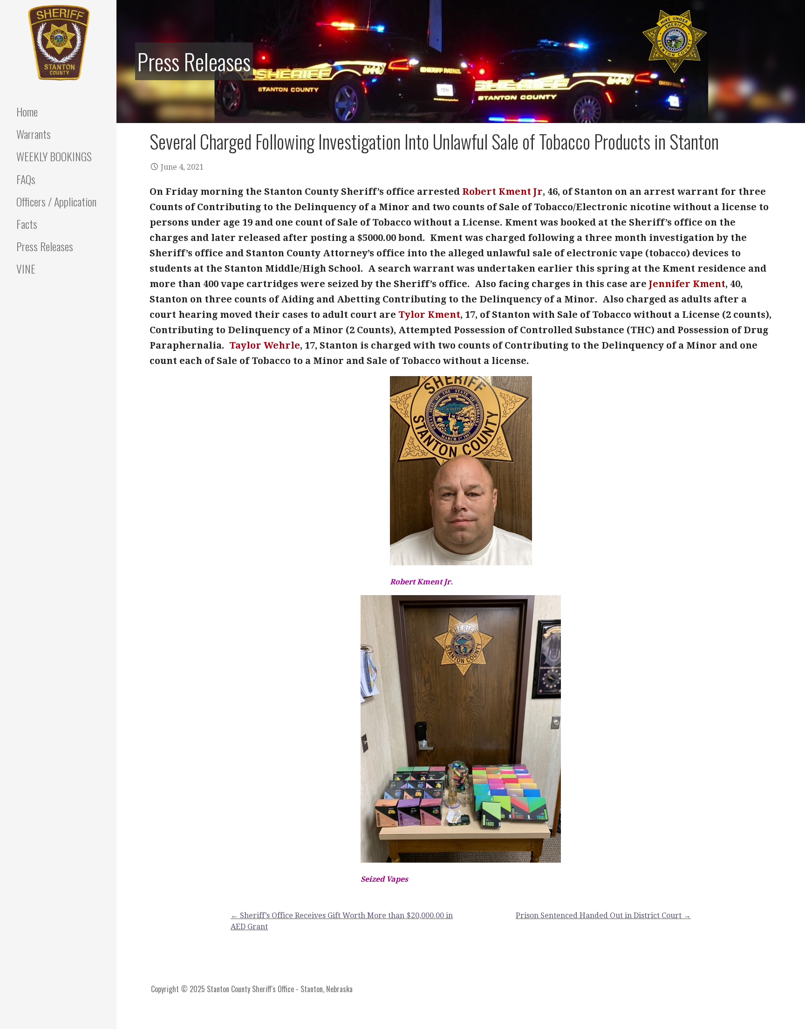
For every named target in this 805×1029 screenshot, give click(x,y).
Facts (26, 223)
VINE (25, 268)
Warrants (33, 133)
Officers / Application (56, 201)
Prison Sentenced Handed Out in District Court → (603, 915)
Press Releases (44, 246)
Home (27, 111)
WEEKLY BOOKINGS (54, 156)
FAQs (25, 179)
